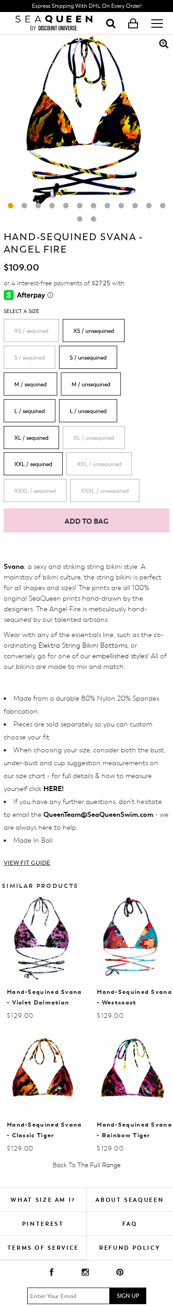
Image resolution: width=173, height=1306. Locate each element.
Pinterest (43, 1223)
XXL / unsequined (99, 464)
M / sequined (30, 384)
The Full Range (99, 1165)
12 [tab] (162, 205)
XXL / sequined (33, 464)
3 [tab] (38, 205)
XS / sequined (31, 331)
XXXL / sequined (35, 491)
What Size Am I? (43, 1199)
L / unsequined (88, 411)
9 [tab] (121, 205)
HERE (52, 789)
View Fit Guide (27, 862)
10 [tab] (135, 205)
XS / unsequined (93, 331)
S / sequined (29, 358)
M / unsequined (91, 384)
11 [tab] (149, 205)
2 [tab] (24, 205)
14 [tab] (93, 219)
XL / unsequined (93, 438)
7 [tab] (93, 205)
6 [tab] (79, 205)
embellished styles (119, 656)
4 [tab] (52, 205)
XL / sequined (31, 438)
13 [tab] (79, 219)
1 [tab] (10, 205)
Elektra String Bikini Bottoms (82, 645)
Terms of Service (43, 1247)
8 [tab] (107, 205)
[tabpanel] (86, 121)
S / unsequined (88, 358)
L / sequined (29, 411)
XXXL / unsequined (105, 491)
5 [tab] (66, 205)
